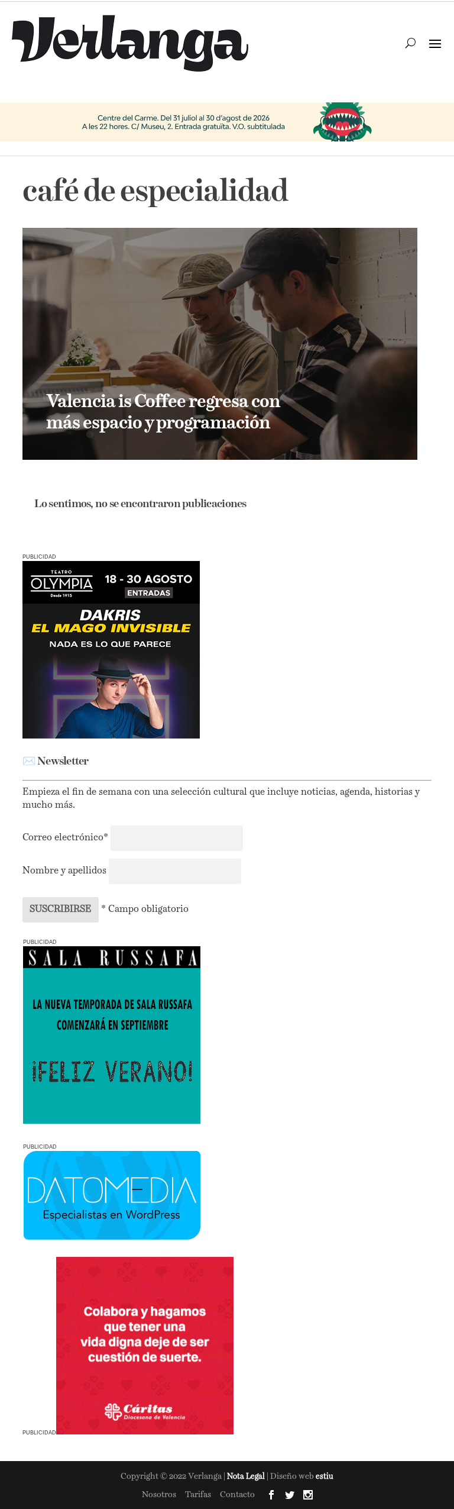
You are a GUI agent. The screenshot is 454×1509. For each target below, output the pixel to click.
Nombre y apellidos (64, 871)
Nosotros (159, 1495)
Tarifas (198, 1495)
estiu (324, 1477)
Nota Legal (247, 1477)
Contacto (237, 1495)
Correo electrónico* (66, 838)
